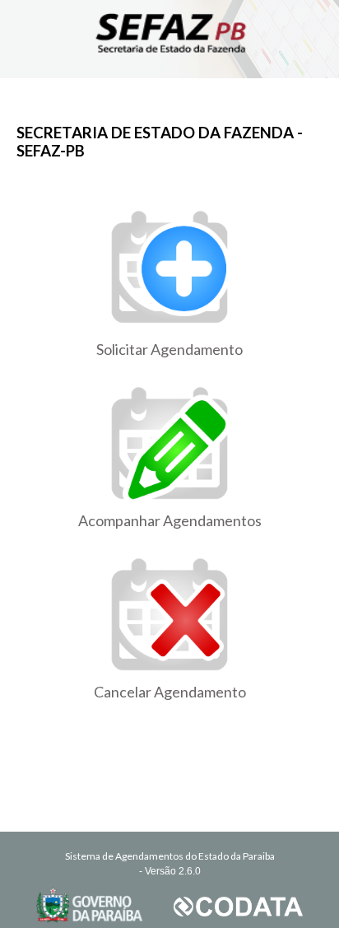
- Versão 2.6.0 (170, 871)
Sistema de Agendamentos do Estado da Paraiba (170, 856)
